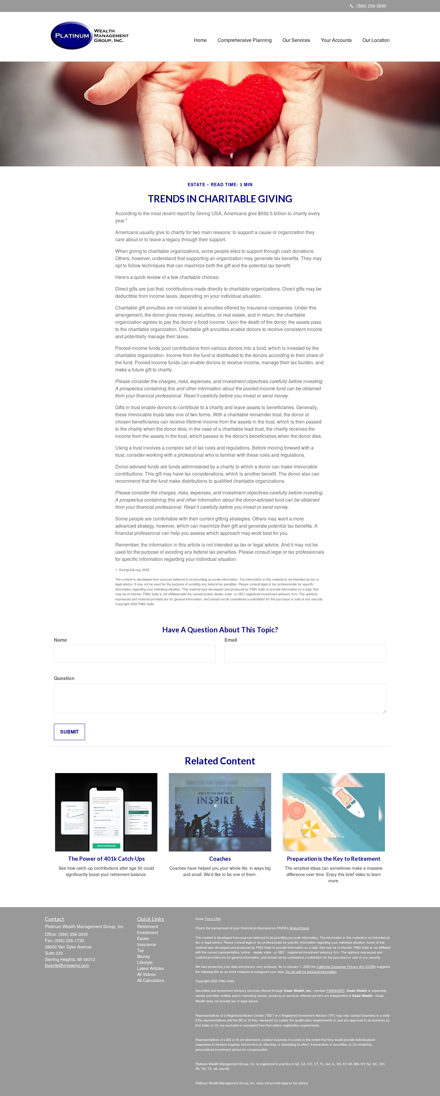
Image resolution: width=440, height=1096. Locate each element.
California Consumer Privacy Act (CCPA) (346, 966)
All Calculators (150, 980)
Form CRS (213, 918)
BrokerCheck (299, 927)
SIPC (341, 990)
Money (143, 956)
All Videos (146, 974)
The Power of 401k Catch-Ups (106, 858)
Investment (147, 932)
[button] (244, 37)
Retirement (147, 926)
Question (64, 678)
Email (230, 640)
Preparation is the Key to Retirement (333, 858)
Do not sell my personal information (311, 971)
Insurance (146, 944)
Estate (143, 938)
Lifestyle (145, 962)
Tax (140, 950)
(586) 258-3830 (371, 6)
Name (60, 640)
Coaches (220, 858)
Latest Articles (150, 968)
